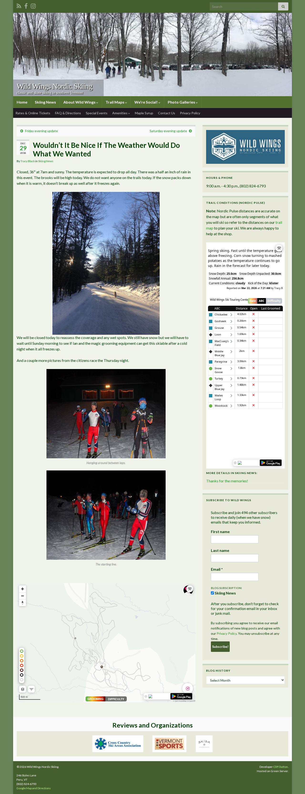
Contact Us (166, 113)
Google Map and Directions (33, 788)
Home (22, 102)
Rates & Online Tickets (32, 113)
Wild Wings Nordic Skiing (54, 86)
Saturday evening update (168, 131)
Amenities (120, 113)
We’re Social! (146, 102)
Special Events (96, 113)
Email (217, 569)
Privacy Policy (190, 113)
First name (220, 531)
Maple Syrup (144, 113)
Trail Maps (115, 102)
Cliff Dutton (280, 767)
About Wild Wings (79, 102)
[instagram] (33, 5)
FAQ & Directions (68, 113)
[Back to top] (294, 783)
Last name (220, 550)
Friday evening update (41, 131)
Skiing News (45, 102)
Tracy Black (27, 161)
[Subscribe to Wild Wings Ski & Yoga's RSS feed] (19, 5)
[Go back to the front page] (152, 54)
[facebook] (26, 5)
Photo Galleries (182, 102)
